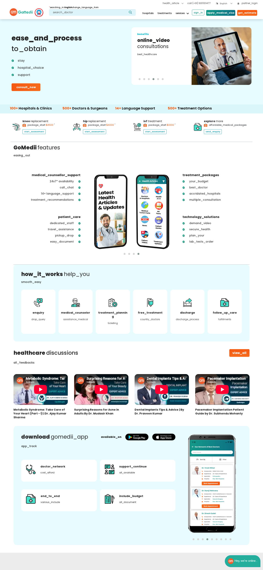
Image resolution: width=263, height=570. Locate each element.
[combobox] (226, 3)
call (199, 3)
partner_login (249, 3)
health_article (171, 3)
